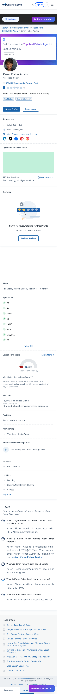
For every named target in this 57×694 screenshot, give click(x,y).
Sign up (40, 5)
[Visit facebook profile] (16, 138)
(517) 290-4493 (15, 125)
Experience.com (23, 679)
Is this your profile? (43, 19)
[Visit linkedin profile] (4, 138)
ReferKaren (30, 109)
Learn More (9, 54)
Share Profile (11, 109)
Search (4, 27)
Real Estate (38, 27)
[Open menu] (52, 4)
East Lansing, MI (15, 129)
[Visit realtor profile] (22, 138)
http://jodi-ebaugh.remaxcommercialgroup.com (25, 406)
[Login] (33, 5)
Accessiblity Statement (36, 684)
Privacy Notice (17, 684)
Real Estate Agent (9, 31)
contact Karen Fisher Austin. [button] (27, 557)
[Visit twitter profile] (10, 138)
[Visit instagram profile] (27, 138)
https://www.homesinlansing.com (22, 134)
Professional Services (20, 27)
